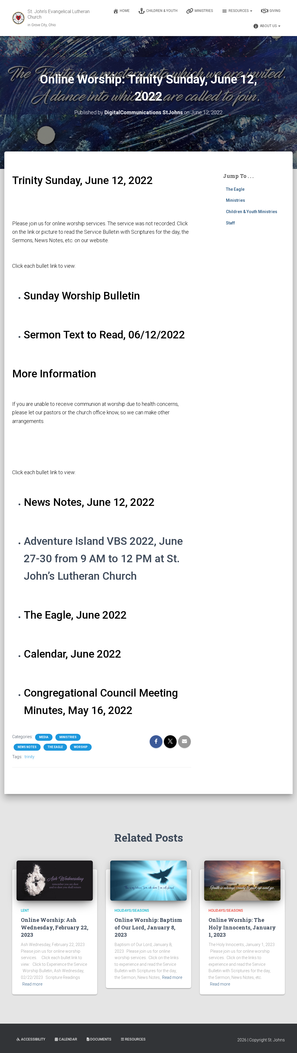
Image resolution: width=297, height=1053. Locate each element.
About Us (269, 26)
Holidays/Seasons (132, 911)
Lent (25, 911)
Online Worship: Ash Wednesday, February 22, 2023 (54, 927)
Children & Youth (162, 11)
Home (125, 11)
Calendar (68, 1039)
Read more (32, 984)
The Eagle (55, 747)
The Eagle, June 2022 (75, 615)
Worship (81, 747)
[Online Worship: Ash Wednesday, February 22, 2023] (55, 880)
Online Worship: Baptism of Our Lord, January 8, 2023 (148, 927)
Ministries (204, 11)
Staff (230, 223)
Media (43, 737)
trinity (30, 756)
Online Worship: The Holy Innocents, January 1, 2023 (242, 927)
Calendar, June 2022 (72, 654)
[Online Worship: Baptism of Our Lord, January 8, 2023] (148, 880)
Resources (239, 11)
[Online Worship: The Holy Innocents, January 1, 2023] (242, 880)
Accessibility (33, 1039)
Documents (100, 1039)
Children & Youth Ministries (251, 211)
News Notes (27, 747)
